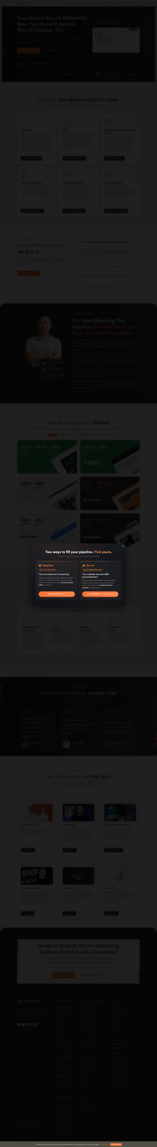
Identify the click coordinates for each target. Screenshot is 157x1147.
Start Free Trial (57, 594)
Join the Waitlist (100, 594)
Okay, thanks (116, 1144)
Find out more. (104, 1144)
